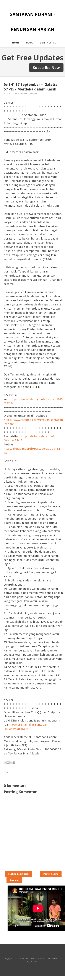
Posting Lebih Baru (18, 873)
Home (16, 42)
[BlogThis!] (8, 762)
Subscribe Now (46, 67)
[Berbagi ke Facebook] (13, 762)
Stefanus (33, 961)
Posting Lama (50, 873)
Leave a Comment (29, 93)
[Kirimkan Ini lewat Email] (5, 762)
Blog (29, 42)
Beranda (14, 880)
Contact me (48, 42)
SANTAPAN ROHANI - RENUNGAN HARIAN (42, 958)
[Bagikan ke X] (10, 762)
